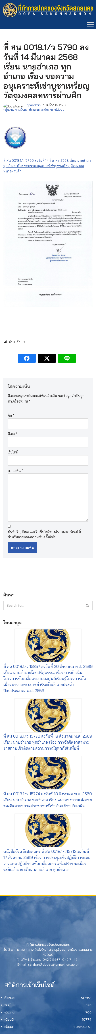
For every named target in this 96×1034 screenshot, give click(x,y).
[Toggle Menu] (90, 24)
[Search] (88, 605)
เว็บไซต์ (13, 452)
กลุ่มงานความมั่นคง (15, 109)
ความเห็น (15, 470)
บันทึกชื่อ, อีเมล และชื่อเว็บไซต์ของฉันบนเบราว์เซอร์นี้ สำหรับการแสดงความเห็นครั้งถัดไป (44, 534)
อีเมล (12, 434)
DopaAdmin (33, 105)
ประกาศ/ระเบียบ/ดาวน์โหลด (46, 109)
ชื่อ (11, 415)
